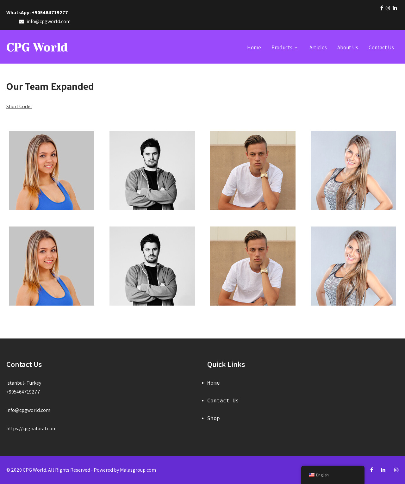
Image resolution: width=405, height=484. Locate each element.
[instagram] (388, 7)
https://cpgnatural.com (31, 428)
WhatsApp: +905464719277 (37, 12)
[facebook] (381, 7)
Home (254, 47)
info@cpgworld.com (28, 410)
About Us (347, 47)
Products (281, 47)
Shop (213, 418)
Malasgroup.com (138, 470)
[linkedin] (395, 7)
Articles (318, 47)
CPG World (37, 47)
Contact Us (381, 47)
